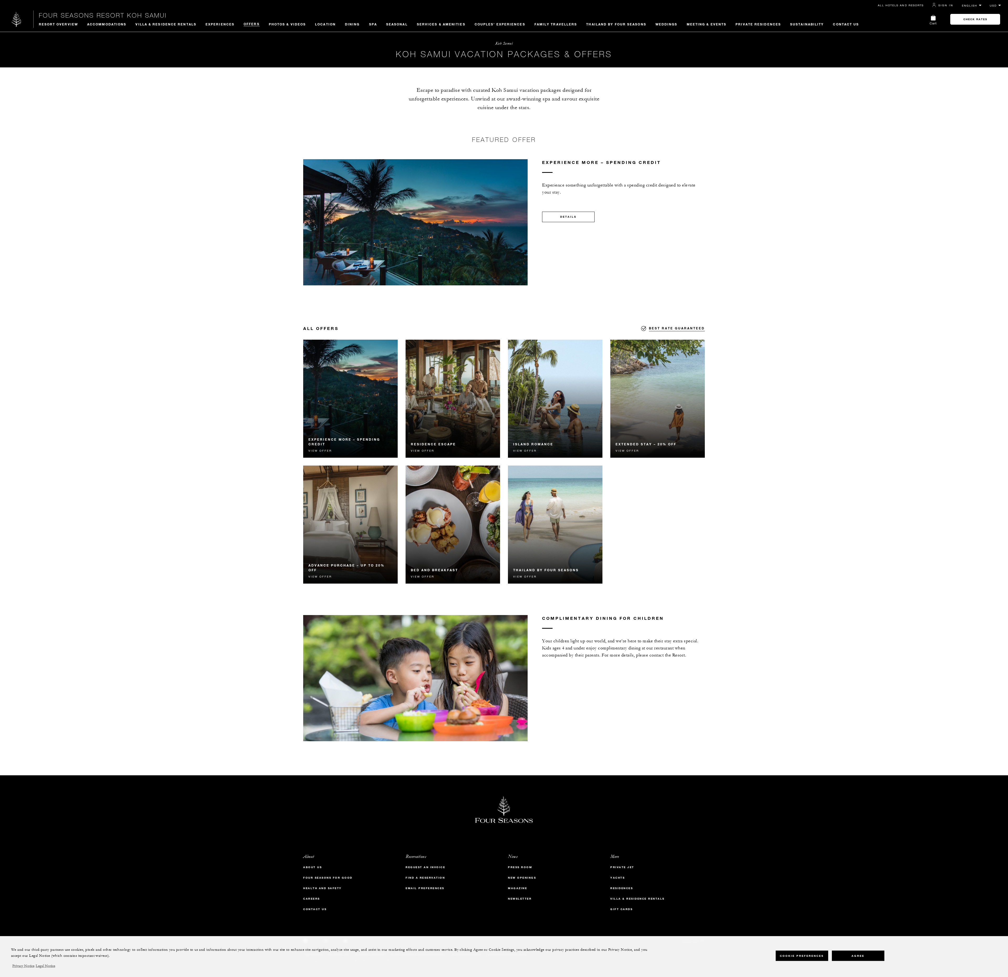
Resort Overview (58, 24)
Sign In (945, 5)
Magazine (517, 888)
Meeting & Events (707, 24)
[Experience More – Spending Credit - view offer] (350, 399)
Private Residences (758, 24)
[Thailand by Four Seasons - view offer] (555, 525)
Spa (373, 24)
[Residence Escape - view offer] (453, 399)
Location (325, 24)
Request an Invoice (425, 867)
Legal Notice (45, 966)
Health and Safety (322, 888)
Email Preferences (425, 888)
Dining (352, 24)
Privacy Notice (23, 966)
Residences (621, 888)
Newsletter (520, 898)
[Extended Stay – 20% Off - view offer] (657, 399)
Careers (311, 898)
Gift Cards (621, 909)
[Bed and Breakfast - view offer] (453, 525)
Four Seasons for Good (328, 877)
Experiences (220, 24)
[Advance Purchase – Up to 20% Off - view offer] (350, 525)
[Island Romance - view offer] (555, 399)
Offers (252, 24)
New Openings (522, 877)
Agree (858, 956)
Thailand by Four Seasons (616, 24)
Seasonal (397, 24)
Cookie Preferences (802, 956)
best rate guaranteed (677, 328)
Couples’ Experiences (500, 24)
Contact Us (846, 24)
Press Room (520, 867)
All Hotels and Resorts (901, 5)
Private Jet (622, 867)
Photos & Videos (287, 24)
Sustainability (807, 24)
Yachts (617, 877)
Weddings (666, 24)
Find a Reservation (425, 877)
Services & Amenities (441, 24)
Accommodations (106, 24)
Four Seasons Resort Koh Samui (103, 15)
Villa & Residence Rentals (165, 24)
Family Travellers (555, 24)
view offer (320, 450)
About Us (312, 867)
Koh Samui (504, 43)
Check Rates (975, 19)
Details (568, 216)
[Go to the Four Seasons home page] (16, 19)
